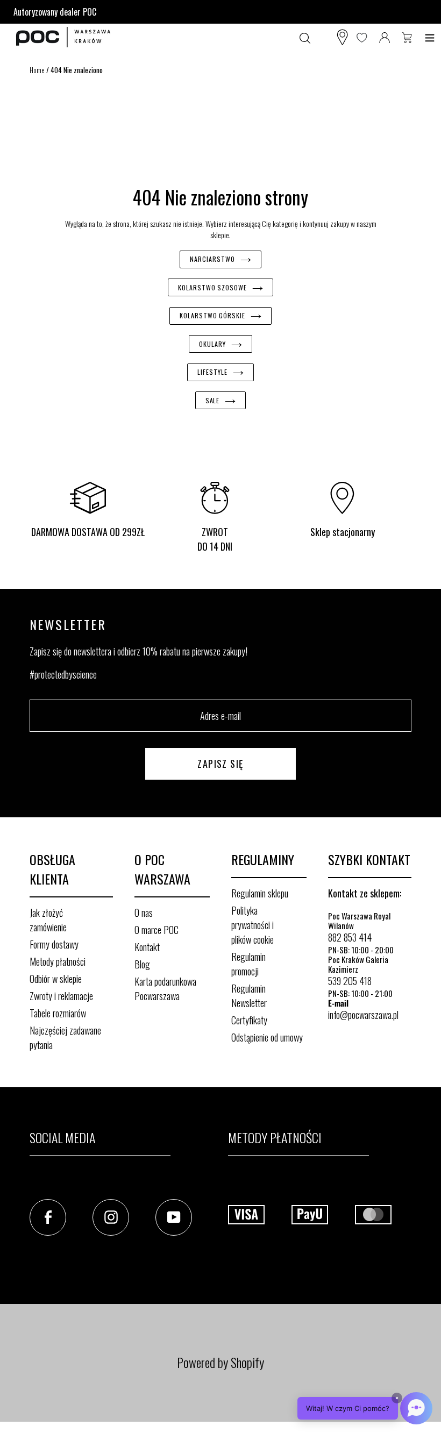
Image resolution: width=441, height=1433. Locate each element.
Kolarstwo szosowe (212, 287)
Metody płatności (58, 961)
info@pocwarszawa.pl (363, 1015)
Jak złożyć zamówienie (48, 920)
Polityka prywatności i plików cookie (252, 924)
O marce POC (156, 930)
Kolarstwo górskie (212, 315)
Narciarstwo (212, 258)
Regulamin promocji (248, 964)
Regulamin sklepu (259, 893)
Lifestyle (212, 371)
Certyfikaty (249, 1020)
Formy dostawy (54, 944)
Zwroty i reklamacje (61, 996)
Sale (212, 400)
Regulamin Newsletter (249, 995)
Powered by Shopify (220, 1362)
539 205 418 (350, 981)
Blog (142, 964)
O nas (143, 912)
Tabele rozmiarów (58, 1013)
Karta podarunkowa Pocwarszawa (165, 988)
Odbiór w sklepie (56, 979)
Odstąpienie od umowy (267, 1037)
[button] (364, 1408)
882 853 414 (350, 937)
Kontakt (147, 947)
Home (37, 70)
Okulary (212, 343)
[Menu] (429, 37)
